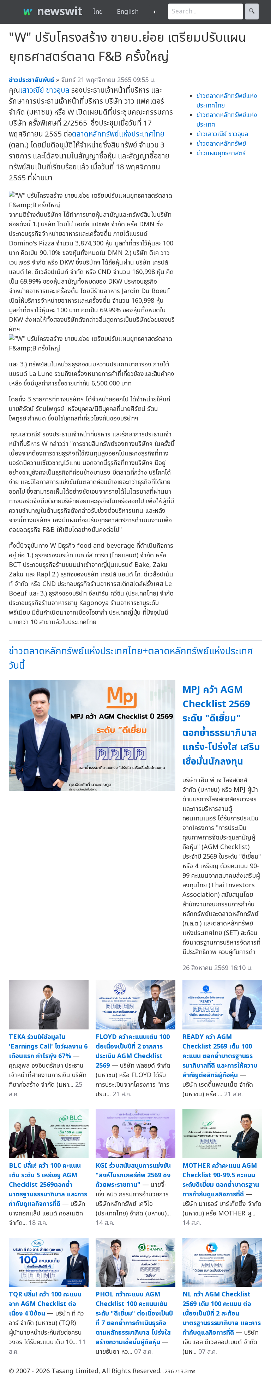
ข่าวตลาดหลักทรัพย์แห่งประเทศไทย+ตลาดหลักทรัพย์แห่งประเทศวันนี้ (131, 658)
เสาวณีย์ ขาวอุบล (45, 90)
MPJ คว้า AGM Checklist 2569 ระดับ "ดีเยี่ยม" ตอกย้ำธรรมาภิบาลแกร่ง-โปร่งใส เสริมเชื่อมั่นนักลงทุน (221, 726)
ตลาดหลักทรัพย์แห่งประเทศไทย (118, 134)
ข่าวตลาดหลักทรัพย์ (221, 144)
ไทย (98, 12)
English (128, 12)
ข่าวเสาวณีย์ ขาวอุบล (222, 134)
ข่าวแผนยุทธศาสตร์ (221, 153)
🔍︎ (252, 11)
